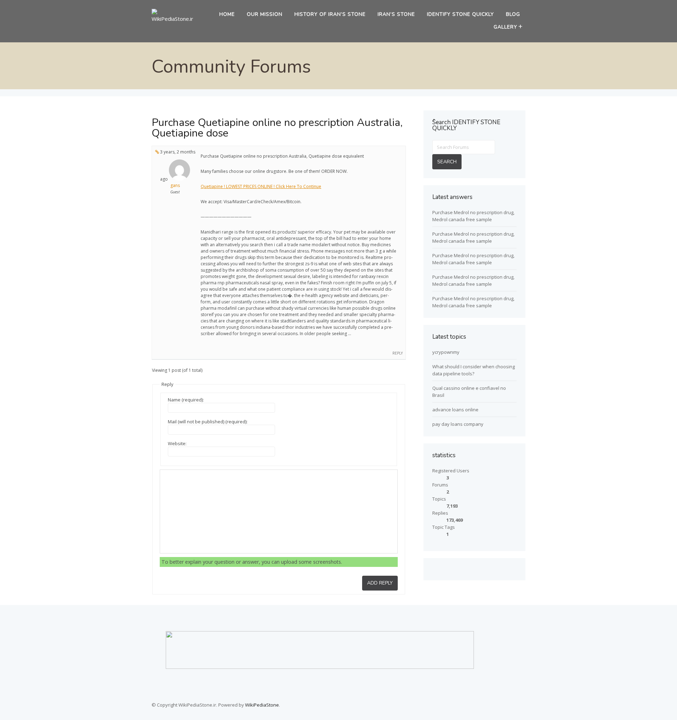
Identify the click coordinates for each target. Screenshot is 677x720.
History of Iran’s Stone (330, 14)
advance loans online (455, 409)
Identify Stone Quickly (460, 14)
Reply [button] (397, 353)
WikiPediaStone (262, 705)
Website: (177, 443)
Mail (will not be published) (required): (208, 421)
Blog (513, 14)
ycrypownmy (445, 352)
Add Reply (380, 583)
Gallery (505, 27)
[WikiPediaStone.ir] (175, 18)
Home (227, 14)
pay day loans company (457, 424)
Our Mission (264, 14)
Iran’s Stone (396, 14)
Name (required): (186, 400)
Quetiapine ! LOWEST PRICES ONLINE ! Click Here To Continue (261, 186)
